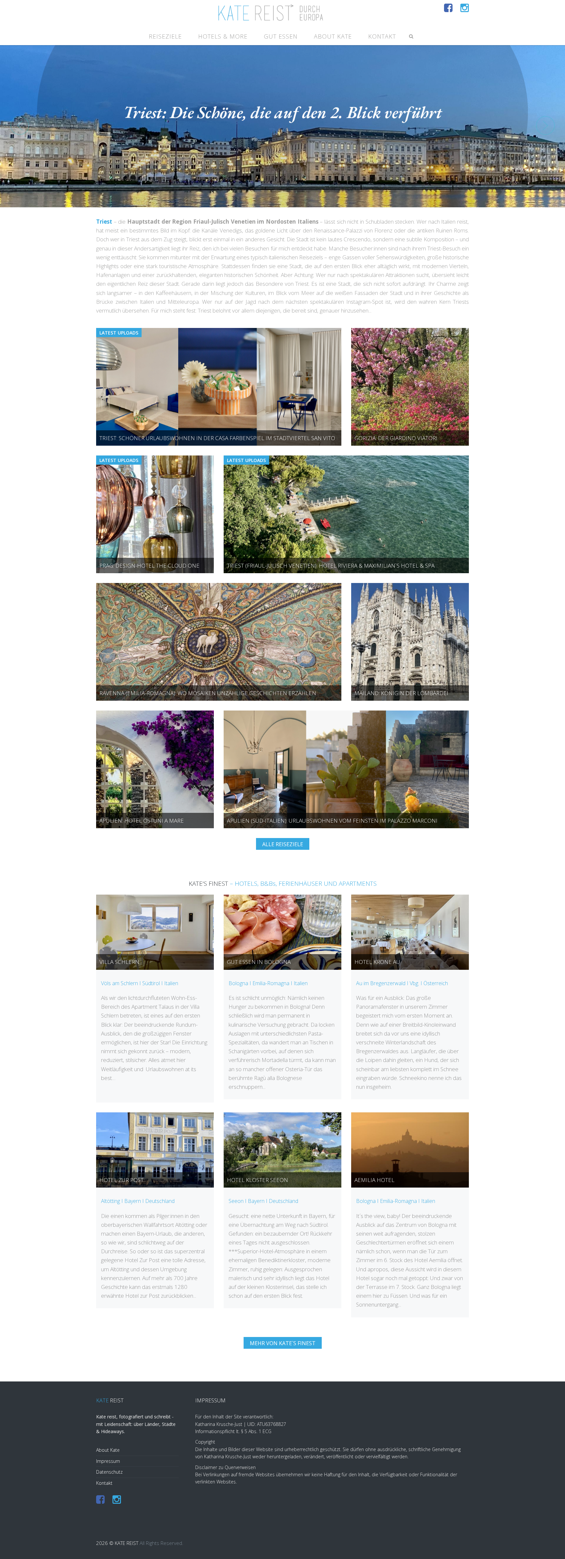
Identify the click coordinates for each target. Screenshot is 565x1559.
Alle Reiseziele (282, 844)
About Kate (333, 36)
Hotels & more (223, 36)
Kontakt (382, 36)
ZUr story (282, 161)
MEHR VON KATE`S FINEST (283, 1343)
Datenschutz (109, 1472)
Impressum (108, 1461)
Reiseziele (165, 36)
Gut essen (281, 36)
